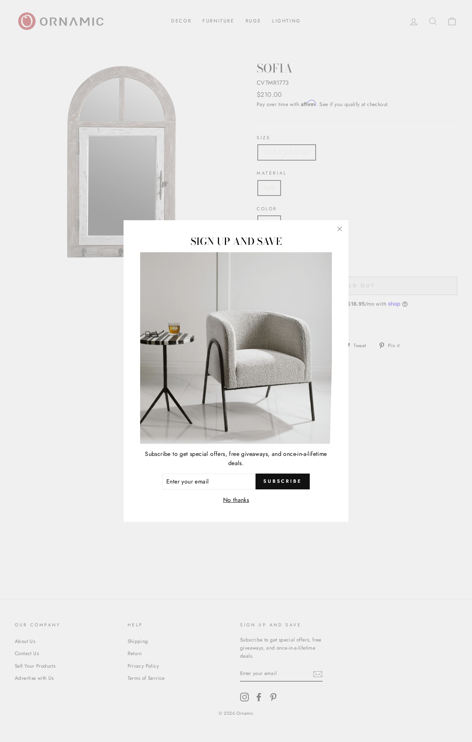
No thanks (236, 500)
